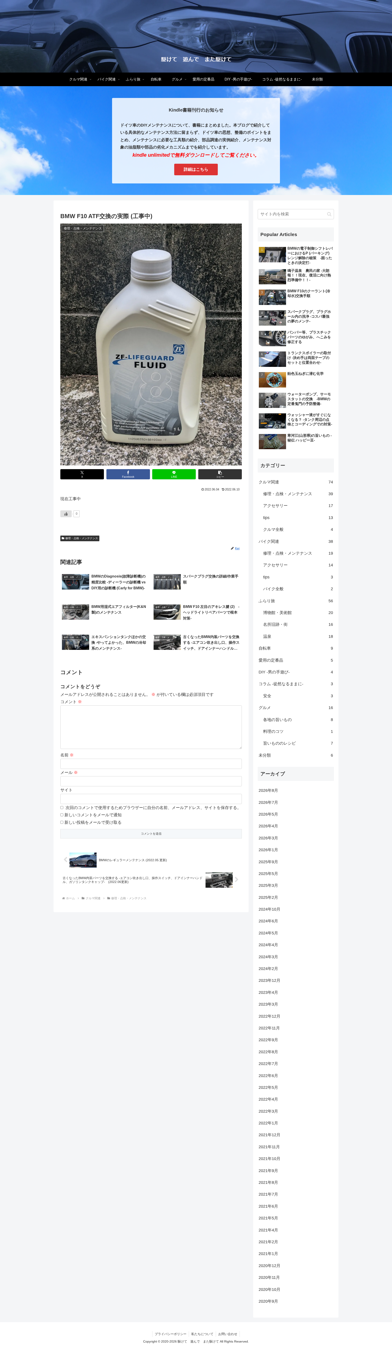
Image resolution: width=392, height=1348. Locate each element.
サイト (66, 790)
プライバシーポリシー (170, 1334)
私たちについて (202, 1334)
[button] (220, 474)
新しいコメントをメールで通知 (93, 815)
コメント (71, 702)
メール (69, 772)
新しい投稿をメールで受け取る (93, 822)
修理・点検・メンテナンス (81, 538)
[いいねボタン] (66, 513)
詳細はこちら (196, 169)
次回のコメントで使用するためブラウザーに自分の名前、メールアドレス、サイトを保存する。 (153, 807)
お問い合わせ (227, 1334)
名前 (67, 755)
